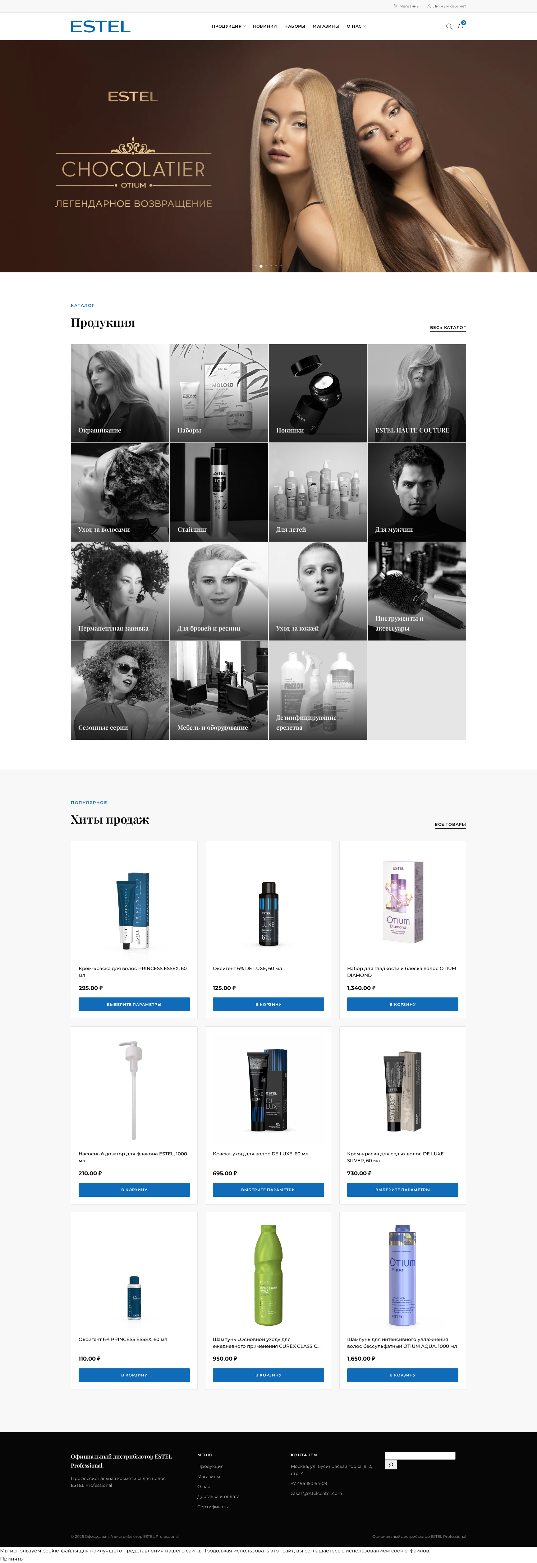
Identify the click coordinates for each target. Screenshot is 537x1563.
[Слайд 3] (266, 266)
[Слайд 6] (281, 266)
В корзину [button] (268, 1004)
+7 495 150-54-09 (309, 1483)
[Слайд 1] (256, 266)
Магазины (409, 6)
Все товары (450, 824)
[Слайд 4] (271, 266)
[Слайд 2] (261, 266)
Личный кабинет (449, 6)
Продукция (227, 26)
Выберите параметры (134, 1004)
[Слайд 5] (276, 266)
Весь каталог (448, 327)
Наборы (294, 26)
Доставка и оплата (218, 1496)
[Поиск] (449, 26)
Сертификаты (213, 1507)
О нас (354, 26)
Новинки (265, 26)
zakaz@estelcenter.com (316, 1493)
